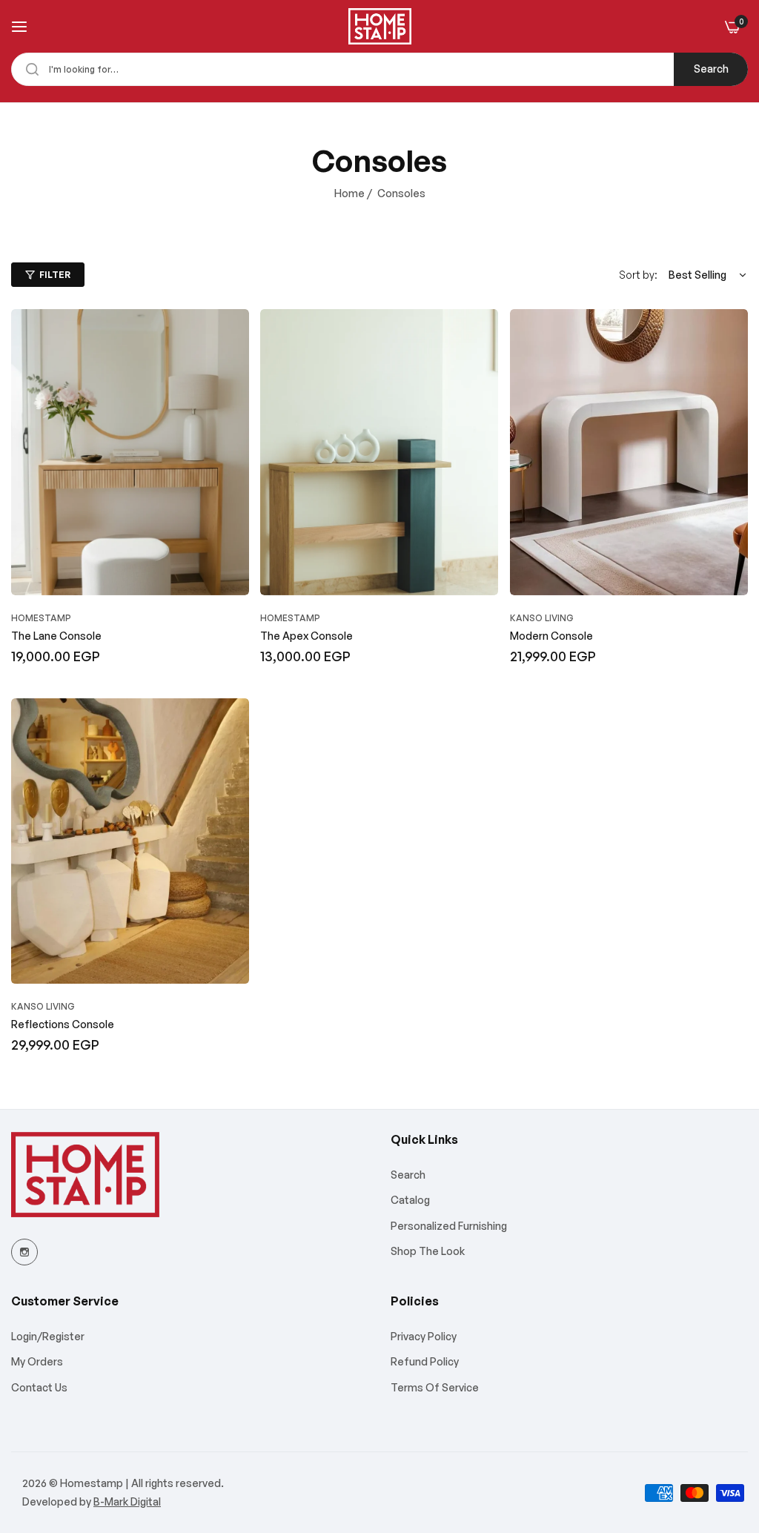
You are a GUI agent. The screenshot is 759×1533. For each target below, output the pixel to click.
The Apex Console (306, 635)
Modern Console (551, 635)
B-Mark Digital (127, 1501)
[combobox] (379, 69)
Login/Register (47, 1336)
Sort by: (638, 274)
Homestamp (41, 617)
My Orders (37, 1361)
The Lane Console (56, 635)
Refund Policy (425, 1361)
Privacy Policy (424, 1336)
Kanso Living (542, 617)
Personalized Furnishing (449, 1225)
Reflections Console (62, 1024)
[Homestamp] (379, 26)
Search (711, 68)
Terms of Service (435, 1387)
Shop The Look (428, 1251)
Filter (54, 274)
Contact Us (39, 1387)
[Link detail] (24, 1252)
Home (349, 193)
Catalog (410, 1199)
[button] (234, 335)
